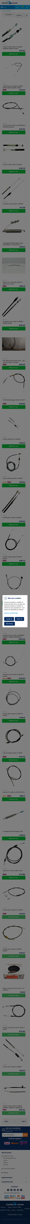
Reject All (19, 619)
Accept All (9, 619)
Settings (10, 624)
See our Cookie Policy (11, 613)
